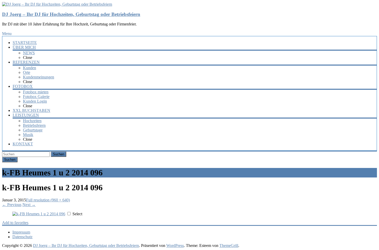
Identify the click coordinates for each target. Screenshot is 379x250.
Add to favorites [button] (15, 222)
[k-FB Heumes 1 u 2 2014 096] (38, 214)
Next (29, 204)
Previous (11, 204)
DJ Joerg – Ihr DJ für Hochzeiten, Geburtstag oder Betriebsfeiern (71, 14)
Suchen (58, 154)
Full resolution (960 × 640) (48, 200)
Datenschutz (22, 237)
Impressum (21, 232)
